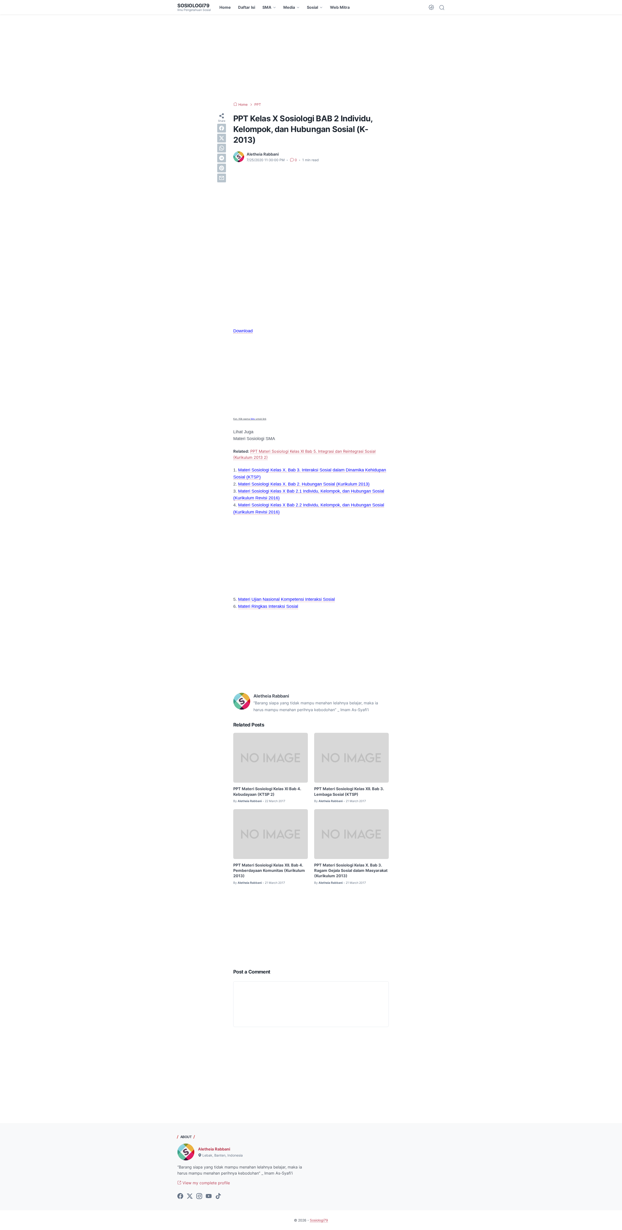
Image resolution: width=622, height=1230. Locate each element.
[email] (221, 178)
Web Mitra (340, 7)
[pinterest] (221, 168)
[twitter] (221, 138)
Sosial (312, 7)
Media (289, 7)
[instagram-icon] (199, 1196)
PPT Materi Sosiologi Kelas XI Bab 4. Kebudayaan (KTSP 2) (267, 791)
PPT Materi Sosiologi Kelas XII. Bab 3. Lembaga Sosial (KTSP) (349, 791)
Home (225, 7)
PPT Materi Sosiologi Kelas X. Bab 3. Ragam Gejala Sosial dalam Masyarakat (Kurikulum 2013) (351, 870)
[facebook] (221, 128)
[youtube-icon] (209, 1196)
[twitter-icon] (190, 1196)
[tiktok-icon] (218, 1196)
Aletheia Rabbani (214, 1149)
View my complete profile (205, 1182)
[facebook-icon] (180, 1196)
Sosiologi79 (193, 6)
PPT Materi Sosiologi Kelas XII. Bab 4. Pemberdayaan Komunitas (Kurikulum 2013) (269, 870)
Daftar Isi (246, 7)
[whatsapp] (221, 148)
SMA (266, 7)
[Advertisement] (311, 58)
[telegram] (221, 158)
